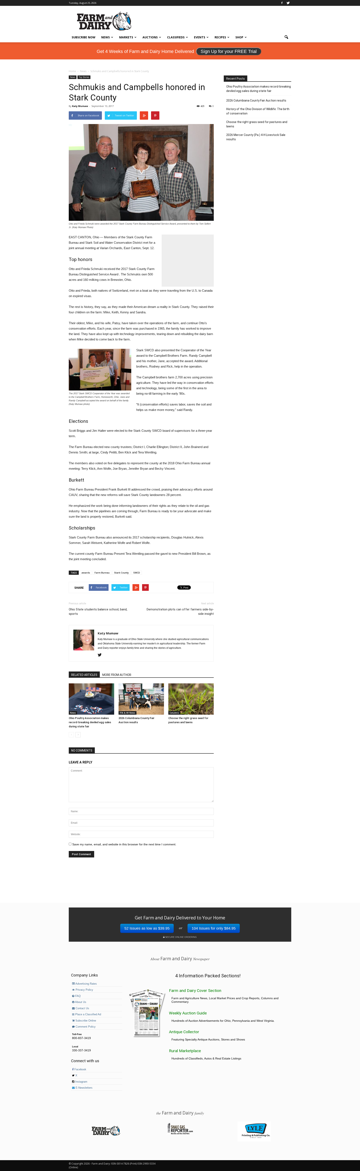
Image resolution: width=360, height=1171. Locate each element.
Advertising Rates (86, 983)
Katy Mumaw (80, 106)
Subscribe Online (85, 1020)
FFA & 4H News (127, 712)
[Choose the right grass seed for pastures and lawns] (191, 699)
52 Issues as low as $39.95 (147, 928)
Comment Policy (85, 1026)
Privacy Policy (84, 989)
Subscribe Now (83, 37)
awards (85, 572)
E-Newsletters (83, 1087)
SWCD (136, 572)
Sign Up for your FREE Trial (229, 51)
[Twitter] (288, 2)
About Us (80, 1002)
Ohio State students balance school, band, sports (98, 611)
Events (199, 37)
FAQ (77, 996)
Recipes (220, 37)
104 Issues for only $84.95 (214, 928)
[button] (286, 37)
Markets (126, 37)
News (105, 37)
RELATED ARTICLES (84, 674)
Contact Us (82, 1008)
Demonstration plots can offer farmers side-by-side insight (180, 611)
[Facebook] (282, 2)
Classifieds (176, 37)
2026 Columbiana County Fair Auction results (256, 100)
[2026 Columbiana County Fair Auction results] (141, 699)
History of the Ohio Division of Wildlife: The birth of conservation (257, 111)
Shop (239, 37)
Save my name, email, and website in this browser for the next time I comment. (124, 844)
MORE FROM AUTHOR (116, 674)
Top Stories (84, 77)
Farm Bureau (102, 572)
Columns (174, 712)
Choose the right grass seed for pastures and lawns (256, 124)
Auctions (150, 37)
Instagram (80, 1081)
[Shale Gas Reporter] (180, 1133)
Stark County (121, 572)
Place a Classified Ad (87, 1014)
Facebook (80, 1069)
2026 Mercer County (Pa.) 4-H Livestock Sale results (255, 137)
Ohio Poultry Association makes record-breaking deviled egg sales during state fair (90, 722)
